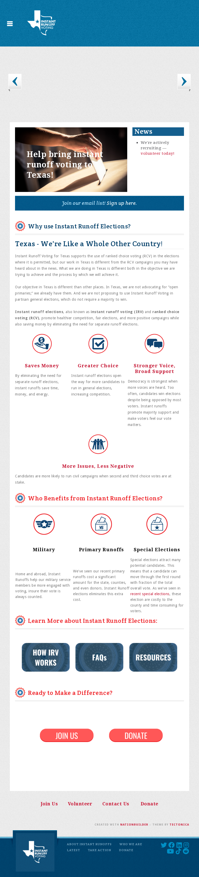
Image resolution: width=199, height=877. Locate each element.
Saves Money (42, 365)
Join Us (49, 803)
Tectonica (179, 824)
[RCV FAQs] (73, 657)
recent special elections (149, 594)
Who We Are (130, 844)
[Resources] (153, 657)
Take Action (99, 850)
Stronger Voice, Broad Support (154, 368)
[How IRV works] (46, 657)
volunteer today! (157, 153)
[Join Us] (67, 735)
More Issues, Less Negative (98, 466)
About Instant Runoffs (89, 844)
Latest (73, 850)
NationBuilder (134, 824)
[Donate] (136, 735)
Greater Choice (98, 365)
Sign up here (121, 203)
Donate (149, 803)
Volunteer (80, 803)
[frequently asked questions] (102, 657)
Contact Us (115, 803)
